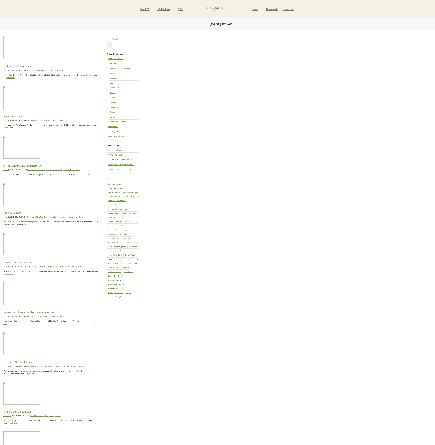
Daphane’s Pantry (115, 150)
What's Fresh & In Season (54, 70)
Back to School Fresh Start (17, 66)
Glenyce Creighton (114, 217)
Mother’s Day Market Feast (17, 411)
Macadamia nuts (114, 242)
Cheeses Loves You (130, 196)
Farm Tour (43, 120)
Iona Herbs (121, 226)
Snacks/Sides (115, 107)
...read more (10, 78)
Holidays (111, 226)
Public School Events (130, 259)
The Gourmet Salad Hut (116, 284)
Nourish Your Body (12, 116)
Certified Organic (114, 196)
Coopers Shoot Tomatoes (117, 201)
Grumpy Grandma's (115, 222)
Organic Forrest (130, 255)
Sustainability (113, 127)
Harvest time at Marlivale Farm (120, 160)
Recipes (48, 170)
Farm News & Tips (33, 120)
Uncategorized (57, 170)
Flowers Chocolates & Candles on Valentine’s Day (28, 312)
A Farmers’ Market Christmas (18, 362)
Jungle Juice (127, 230)
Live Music (112, 234)
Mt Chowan (133, 247)
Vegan (128, 293)
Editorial (6, 70)
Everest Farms (113, 213)
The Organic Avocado (115, 293)
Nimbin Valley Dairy (115, 255)
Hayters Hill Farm (131, 222)
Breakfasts (114, 78)
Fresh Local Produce (128, 213)
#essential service (114, 184)
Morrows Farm (128, 242)
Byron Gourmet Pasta (130, 192)
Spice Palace (128, 272)
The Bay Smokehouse (116, 280)
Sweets (57, 416)
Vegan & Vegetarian (118, 122)
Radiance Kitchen (132, 263)
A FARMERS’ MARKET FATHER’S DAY (23, 165)
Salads (113, 97)
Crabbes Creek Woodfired (117, 209)
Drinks (112, 83)
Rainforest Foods (114, 268)
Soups (112, 112)
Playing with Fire (114, 259)
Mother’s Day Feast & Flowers (18, 262)
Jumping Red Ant (12, 213)
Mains (112, 93)
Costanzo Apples (114, 205)
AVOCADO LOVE (115, 155)
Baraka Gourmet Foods (116, 188)
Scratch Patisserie (114, 272)
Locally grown (126, 238)
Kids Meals (114, 88)
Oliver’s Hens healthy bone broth (121, 169)
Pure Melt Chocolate (115, 263)
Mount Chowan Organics (117, 247)
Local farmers (113, 238)
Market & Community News (36, 70)
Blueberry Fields (114, 192)
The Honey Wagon (114, 288)
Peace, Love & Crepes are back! (121, 165)
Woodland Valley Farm (116, 297)
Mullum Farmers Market (116, 251)
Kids (136, 230)
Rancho (126, 268)
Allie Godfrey (7, 416)
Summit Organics (114, 276)
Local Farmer (123, 234)
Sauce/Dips (114, 102)
